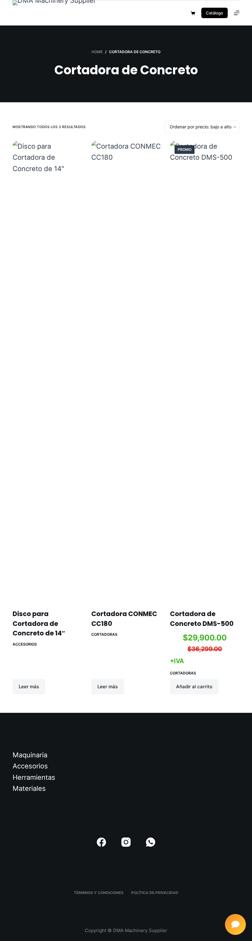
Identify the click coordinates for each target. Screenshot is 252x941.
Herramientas (34, 777)
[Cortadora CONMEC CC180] (126, 371)
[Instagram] (126, 842)
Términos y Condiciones (99, 892)
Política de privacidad (154, 892)
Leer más (29, 686)
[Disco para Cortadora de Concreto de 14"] (47, 371)
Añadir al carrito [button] (194, 686)
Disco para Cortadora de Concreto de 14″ (39, 623)
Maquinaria (30, 755)
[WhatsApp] (150, 842)
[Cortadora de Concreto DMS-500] (204, 371)
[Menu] (236, 13)
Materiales (29, 788)
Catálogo (214, 12)
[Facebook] (101, 842)
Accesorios (25, 644)
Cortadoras (104, 634)
